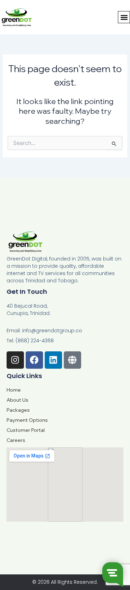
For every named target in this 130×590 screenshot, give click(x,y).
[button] (124, 17)
